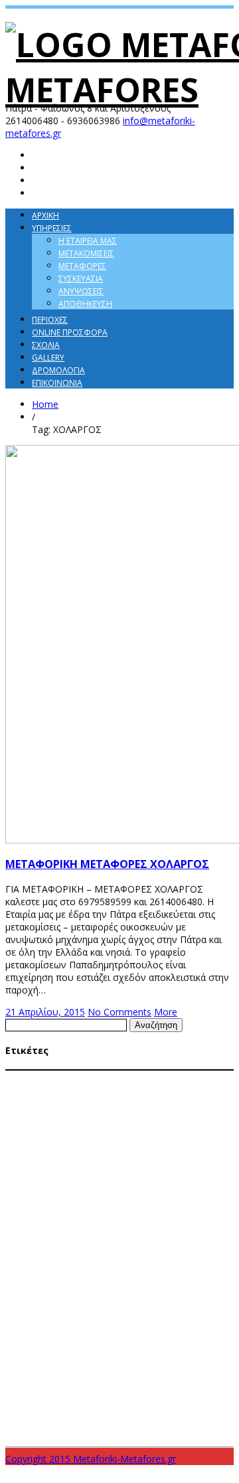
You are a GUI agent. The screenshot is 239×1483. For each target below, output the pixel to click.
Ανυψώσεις (81, 291)
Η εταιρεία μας (87, 240)
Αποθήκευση (85, 303)
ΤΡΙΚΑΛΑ (143, 1367)
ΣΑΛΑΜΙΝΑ (115, 1317)
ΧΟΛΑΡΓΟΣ (180, 1367)
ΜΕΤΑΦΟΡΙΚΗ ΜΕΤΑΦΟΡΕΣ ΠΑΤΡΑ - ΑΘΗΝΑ (126, 1266)
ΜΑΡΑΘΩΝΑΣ (111, 1090)
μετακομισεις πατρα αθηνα (58, 1383)
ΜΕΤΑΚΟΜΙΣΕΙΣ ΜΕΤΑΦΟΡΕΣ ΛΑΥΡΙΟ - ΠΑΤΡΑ (135, 1115)
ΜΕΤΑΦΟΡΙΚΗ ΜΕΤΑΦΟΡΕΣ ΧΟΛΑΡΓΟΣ (137, 1292)
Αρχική (45, 215)
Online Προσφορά (70, 332)
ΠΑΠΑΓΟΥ (22, 1317)
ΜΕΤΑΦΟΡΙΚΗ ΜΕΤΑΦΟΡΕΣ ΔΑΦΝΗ (101, 1204)
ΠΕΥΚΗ (52, 1317)
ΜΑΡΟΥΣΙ (152, 1090)
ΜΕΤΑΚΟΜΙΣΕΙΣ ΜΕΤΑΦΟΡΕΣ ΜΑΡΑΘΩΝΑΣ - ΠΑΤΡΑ (90, 1128)
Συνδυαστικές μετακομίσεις (68, 1349)
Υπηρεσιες (52, 228)
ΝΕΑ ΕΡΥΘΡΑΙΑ (136, 1305)
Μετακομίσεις (86, 253)
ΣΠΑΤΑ (149, 1317)
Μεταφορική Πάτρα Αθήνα (57, 1304)
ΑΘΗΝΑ (88, 1077)
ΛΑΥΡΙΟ (74, 1090)
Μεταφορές (82, 266)
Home (45, 404)
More (165, 1011)
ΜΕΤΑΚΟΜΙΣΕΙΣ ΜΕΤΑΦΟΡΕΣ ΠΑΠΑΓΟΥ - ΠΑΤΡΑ (109, 1166)
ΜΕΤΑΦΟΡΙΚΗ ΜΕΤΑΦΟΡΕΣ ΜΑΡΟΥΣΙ (65, 1229)
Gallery (48, 357)
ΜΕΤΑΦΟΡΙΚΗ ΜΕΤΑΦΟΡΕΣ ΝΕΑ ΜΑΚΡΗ (106, 1242)
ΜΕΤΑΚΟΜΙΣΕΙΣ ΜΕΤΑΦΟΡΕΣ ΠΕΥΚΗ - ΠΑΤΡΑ (79, 1178)
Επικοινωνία (57, 383)
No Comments (119, 1011)
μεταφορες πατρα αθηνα (56, 1406)
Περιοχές (50, 319)
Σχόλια (46, 345)
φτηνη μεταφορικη (87, 1415)
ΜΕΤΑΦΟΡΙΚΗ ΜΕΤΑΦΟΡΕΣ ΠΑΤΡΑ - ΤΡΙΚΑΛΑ (92, 1279)
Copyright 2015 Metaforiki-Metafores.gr (90, 1458)
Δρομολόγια (58, 370)
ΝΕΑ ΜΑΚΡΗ (183, 1305)
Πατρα (79, 1317)
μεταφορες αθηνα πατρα (164, 1383)
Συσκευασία (80, 278)
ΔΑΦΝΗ (46, 1090)
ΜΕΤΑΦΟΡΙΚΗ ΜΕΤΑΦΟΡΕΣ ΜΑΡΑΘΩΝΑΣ (143, 1216)
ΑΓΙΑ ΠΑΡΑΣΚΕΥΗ (37, 1077)
